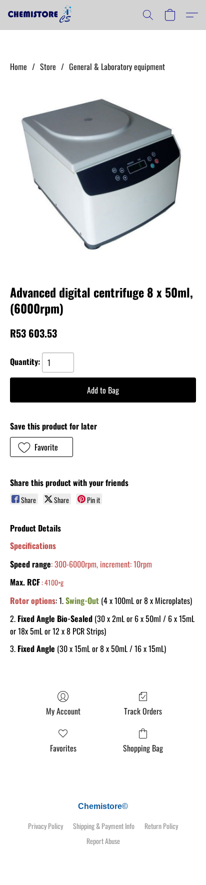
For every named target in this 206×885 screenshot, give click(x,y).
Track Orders (143, 711)
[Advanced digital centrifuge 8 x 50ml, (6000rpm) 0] (103, 176)
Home (18, 66)
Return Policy (161, 826)
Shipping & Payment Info (103, 826)
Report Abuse (103, 841)
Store (48, 66)
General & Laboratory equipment (117, 66)
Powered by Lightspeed (103, 859)
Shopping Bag (143, 748)
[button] (42, 15)
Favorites (63, 748)
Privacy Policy (45, 826)
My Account (63, 711)
